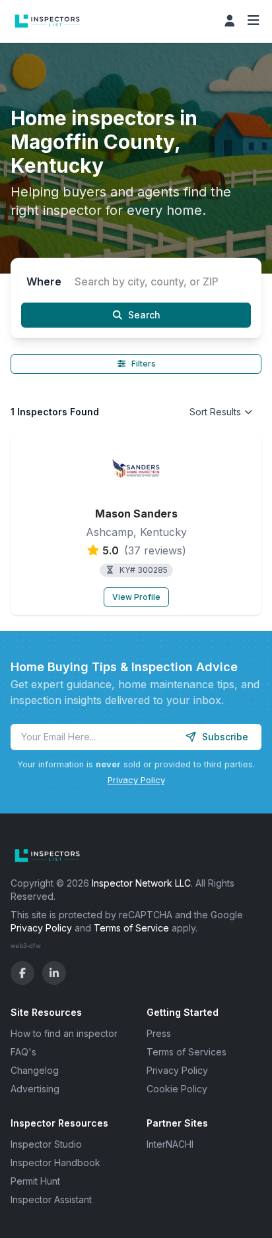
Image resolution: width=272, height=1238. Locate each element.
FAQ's (23, 1051)
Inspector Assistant (51, 1199)
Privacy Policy (136, 780)
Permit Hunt (35, 1181)
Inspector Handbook (55, 1162)
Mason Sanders (136, 513)
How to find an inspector (64, 1033)
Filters (143, 363)
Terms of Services (186, 1051)
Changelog (35, 1070)
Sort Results (215, 411)
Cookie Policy (177, 1088)
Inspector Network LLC (141, 883)
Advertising (35, 1088)
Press (159, 1033)
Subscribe (225, 736)
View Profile (136, 597)
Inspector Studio (46, 1144)
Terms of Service (131, 927)
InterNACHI (170, 1144)
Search (144, 314)
